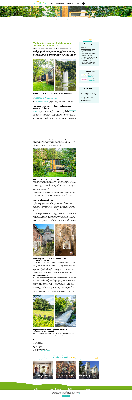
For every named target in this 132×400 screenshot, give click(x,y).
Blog (78, 3)
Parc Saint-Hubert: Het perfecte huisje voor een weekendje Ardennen (88, 50)
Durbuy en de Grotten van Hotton (88, 53)
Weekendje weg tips (44, 19)
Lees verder (78, 393)
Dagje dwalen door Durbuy (40, 97)
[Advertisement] (66, 31)
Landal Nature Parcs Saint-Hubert (41, 101)
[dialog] (66, 395)
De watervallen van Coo (86, 60)
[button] (66, 398)
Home (51, 3)
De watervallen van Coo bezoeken (41, 100)
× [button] (130, 390)
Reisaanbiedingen (60, 3)
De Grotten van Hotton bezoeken (41, 95)
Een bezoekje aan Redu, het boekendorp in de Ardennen (46, 98)
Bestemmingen (70, 3)
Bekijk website (91, 76)
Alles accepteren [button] (66, 395)
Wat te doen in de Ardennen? (45, 350)
